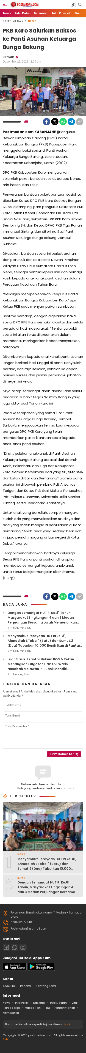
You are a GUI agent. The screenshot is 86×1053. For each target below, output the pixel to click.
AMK (5, 1039)
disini (66, 1024)
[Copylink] (79, 121)
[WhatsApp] (63, 121)
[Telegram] (71, 121)
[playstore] (41, 970)
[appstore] (15, 970)
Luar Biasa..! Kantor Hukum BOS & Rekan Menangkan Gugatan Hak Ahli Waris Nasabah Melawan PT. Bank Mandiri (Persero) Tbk (41, 666)
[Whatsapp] (14, 947)
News (32, 21)
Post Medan (13, 21)
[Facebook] (46, 121)
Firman (8, 57)
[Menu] (5, 4)
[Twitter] (54, 121)
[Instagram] (23, 947)
